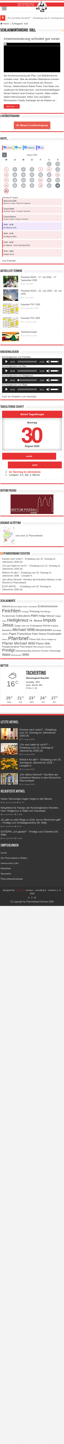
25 (15, 186)
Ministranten (43, 630)
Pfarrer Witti (43, 643)
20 (32, 180)
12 (23, 175)
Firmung (35, 611)
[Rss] (29, 898)
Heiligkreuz (30, 148)
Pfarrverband (26, 647)
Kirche (46, 625)
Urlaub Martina (10, 217)
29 (49, 186)
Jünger (17, 625)
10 (6, 175)
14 (40, 175)
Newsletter (6, 873)
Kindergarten (36, 626)
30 (57, 186)
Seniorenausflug (23, 651)
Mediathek (7, 630)
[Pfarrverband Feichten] (32, 6)
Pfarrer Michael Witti (18, 643)
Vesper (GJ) (9, 254)
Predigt (8, 650)
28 (40, 186)
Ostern (5, 634)
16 (57, 175)
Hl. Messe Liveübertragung (32, 125)
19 (23, 180)
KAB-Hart (25, 626)
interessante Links (10, 863)
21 (40, 180)
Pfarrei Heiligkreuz (48, 639)
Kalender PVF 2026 (30, 304)
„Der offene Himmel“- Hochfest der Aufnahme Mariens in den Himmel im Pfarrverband (40, 777)
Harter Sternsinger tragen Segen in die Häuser (26, 798)
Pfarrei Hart (34, 639)
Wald (19, 148)
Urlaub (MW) (9, 209)
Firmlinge (25, 612)
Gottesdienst (23, 616)
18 (15, 180)
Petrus (5, 639)
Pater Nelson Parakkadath (46, 634)
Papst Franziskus (20, 633)
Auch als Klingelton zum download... (20, 396)
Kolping (54, 626)
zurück (29, 456)
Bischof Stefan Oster (19, 607)
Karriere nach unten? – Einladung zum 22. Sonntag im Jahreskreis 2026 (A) (37, 732)
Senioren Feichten (40, 651)
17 (6, 180)
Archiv (4, 853)
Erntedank (33, 607)
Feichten (9, 148)
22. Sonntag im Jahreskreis (25, 471)
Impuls (49, 620)
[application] (32, 361)
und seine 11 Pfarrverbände (28, 535)
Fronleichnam (8, 616)
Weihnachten (16, 655)
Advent (6, 606)
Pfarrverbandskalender (12, 879)
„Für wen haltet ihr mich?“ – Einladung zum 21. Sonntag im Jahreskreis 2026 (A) (36, 747)
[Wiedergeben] (6, 361)
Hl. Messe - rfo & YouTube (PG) (17, 245)
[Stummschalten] (48, 361)
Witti (25, 654)
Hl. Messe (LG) (10, 228)
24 (6, 186)
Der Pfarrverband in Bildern (14, 858)
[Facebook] (32, 898)
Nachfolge (57, 630)
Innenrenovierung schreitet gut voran (32, 39)
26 (23, 186)
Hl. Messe (35, 620)
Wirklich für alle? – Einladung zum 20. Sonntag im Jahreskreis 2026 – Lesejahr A (40, 762)
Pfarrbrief (18, 638)
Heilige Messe (46, 615)
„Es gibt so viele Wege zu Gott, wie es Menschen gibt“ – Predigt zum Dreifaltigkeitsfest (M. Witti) (31, 821)
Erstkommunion (48, 606)
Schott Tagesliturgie (32, 414)
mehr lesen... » (12, 106)
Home (5, 23)
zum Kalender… (10, 260)
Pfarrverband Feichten (16, 553)
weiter (35, 464)
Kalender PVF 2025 (30, 318)
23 (57, 180)
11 (15, 175)
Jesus (7, 625)
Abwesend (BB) (10, 201)
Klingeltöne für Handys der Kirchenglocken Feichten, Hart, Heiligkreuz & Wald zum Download (30, 809)
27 (32, 186)
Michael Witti (23, 629)
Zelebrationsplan (29, 332)
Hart (42, 148)
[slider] (27, 361)
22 (49, 180)
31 (6, 191)
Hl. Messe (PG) (10, 237)
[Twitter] (35, 898)
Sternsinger (55, 651)
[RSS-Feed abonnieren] (63, 30)
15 (49, 175)
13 (32, 175)
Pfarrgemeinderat (10, 646)
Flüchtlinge (45, 611)
